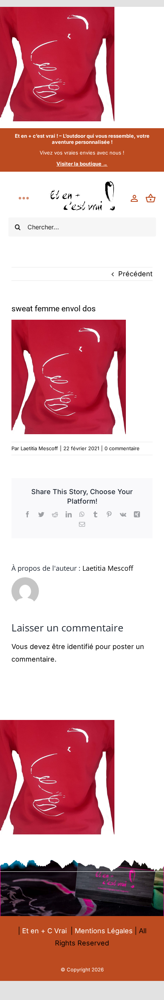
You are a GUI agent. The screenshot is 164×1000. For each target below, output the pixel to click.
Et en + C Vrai (44, 931)
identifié (80, 647)
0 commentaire (122, 448)
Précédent (135, 274)
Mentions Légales (104, 931)
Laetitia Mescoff (39, 448)
